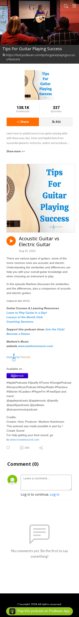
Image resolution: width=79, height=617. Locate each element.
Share (24, 122)
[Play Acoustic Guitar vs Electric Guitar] (11, 241)
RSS (58, 122)
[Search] (66, 6)
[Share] (41, 447)
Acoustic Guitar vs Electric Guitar (39, 241)
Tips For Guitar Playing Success (32, 48)
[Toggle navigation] (74, 6)
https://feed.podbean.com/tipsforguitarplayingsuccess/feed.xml (40, 57)
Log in (54, 494)
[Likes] (8, 448)
